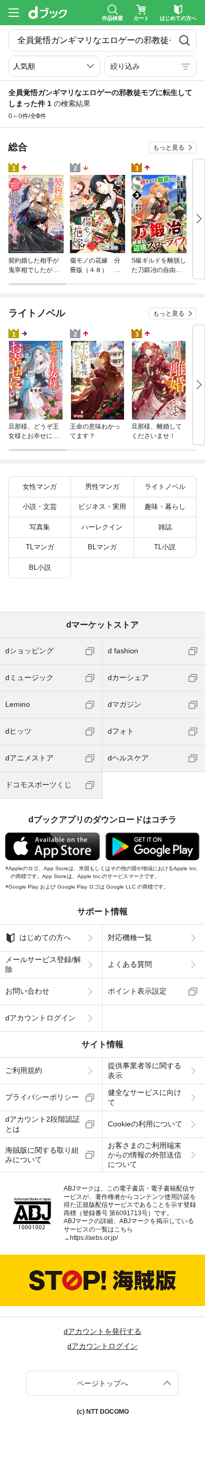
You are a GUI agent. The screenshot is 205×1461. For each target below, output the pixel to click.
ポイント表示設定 (137, 991)
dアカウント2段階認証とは (42, 1124)
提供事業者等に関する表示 (144, 1070)
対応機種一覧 (130, 937)
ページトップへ (102, 1383)
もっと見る (168, 147)
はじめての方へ (45, 937)
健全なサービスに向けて (144, 1097)
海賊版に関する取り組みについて (42, 1155)
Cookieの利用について (145, 1124)
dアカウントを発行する (102, 1331)
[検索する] (184, 40)
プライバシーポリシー (42, 1097)
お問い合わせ (27, 991)
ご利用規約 (23, 1070)
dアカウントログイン (40, 1018)
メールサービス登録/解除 (43, 964)
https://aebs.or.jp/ (94, 1237)
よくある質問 (130, 964)
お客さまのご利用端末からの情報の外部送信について (144, 1154)
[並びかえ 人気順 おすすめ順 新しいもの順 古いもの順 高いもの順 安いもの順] (54, 66)
